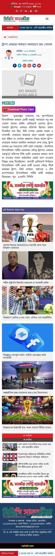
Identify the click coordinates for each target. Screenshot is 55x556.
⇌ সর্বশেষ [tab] (27, 435)
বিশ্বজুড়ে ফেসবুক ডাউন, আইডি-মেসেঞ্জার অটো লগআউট (24, 356)
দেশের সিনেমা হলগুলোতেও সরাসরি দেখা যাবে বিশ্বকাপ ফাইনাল (24, 246)
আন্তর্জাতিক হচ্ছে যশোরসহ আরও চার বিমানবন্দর (25, 392)
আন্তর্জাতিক (13, 37)
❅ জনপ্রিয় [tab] (27, 439)
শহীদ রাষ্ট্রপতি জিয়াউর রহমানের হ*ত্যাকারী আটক (25, 282)
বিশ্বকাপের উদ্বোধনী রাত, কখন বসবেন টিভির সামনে (27, 427)
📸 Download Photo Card (19, 109)
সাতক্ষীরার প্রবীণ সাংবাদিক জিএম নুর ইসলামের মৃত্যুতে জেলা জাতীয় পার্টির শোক (33, 477)
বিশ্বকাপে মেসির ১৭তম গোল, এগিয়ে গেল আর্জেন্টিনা (27, 317)
